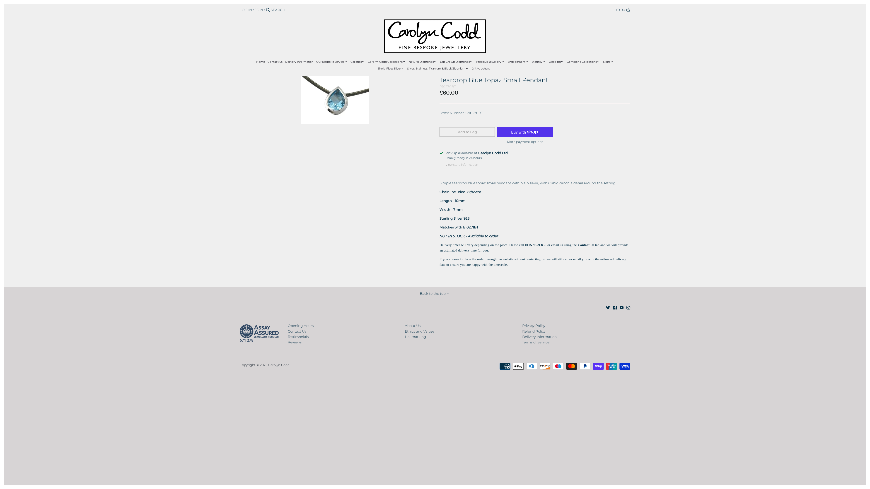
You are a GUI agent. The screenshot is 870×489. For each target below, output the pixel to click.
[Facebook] (615, 307)
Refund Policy (534, 331)
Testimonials (298, 337)
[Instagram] (628, 307)
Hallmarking (415, 337)
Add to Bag (467, 132)
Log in (246, 10)
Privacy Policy (533, 326)
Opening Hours (301, 326)
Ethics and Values (419, 331)
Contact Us (297, 331)
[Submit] (268, 10)
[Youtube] (622, 307)
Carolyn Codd (279, 365)
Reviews (295, 342)
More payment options (525, 142)
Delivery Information (539, 337)
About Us (412, 326)
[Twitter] (608, 307)
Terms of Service (535, 342)
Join (259, 10)
